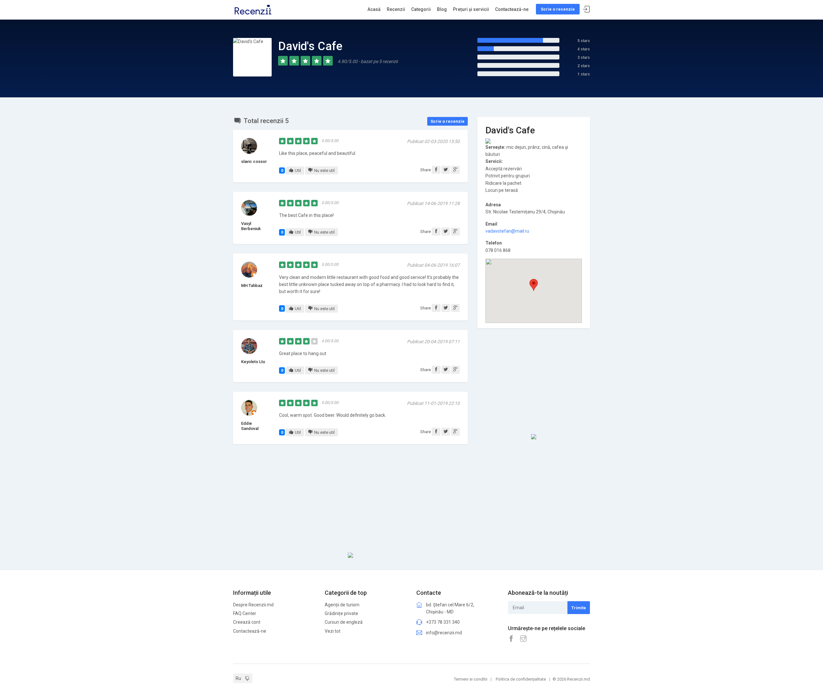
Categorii (421, 9)
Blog (442, 9)
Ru (238, 678)
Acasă (374, 9)
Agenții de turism (342, 604)
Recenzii (396, 9)
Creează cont (246, 622)
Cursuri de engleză (344, 622)
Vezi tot (332, 631)
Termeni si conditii (470, 679)
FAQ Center (244, 613)
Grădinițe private (341, 613)
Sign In (586, 9)
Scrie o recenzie (558, 9)
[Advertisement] (350, 499)
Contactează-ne (512, 9)
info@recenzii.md (444, 632)
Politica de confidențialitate (521, 679)
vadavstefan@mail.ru (507, 231)
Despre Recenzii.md (253, 604)
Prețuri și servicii (471, 9)
